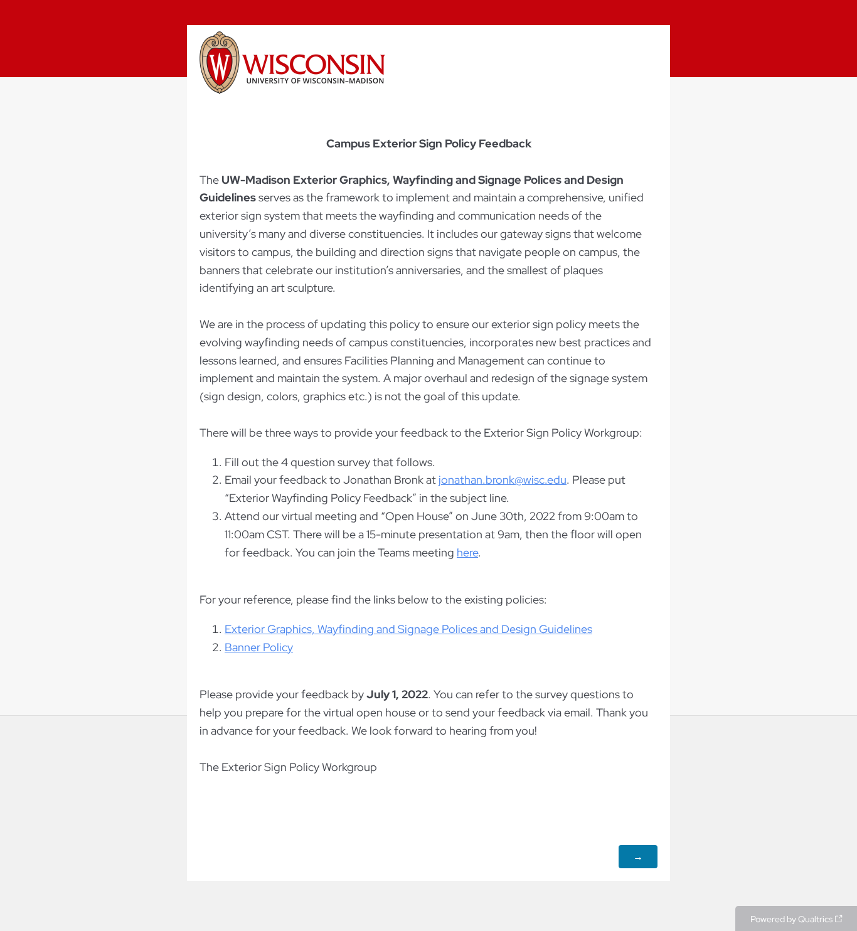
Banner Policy (259, 647)
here (467, 552)
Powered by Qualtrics (791, 919)
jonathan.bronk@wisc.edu (503, 479)
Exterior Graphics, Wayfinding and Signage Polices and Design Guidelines (408, 629)
